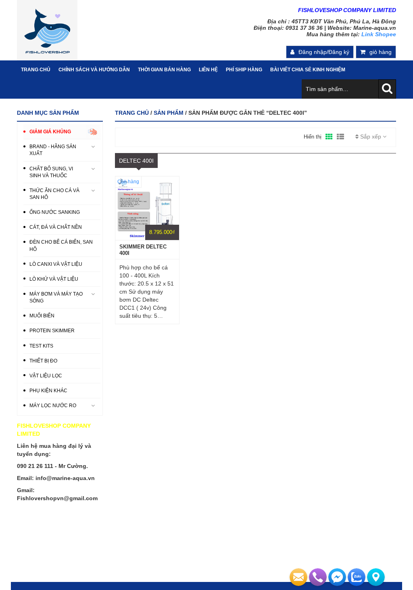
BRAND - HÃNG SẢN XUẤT (52, 150)
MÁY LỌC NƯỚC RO (52, 405)
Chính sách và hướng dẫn (94, 69)
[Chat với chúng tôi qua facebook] (337, 577)
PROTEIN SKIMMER (52, 330)
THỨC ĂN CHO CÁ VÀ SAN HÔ (54, 194)
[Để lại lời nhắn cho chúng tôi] (298, 577)
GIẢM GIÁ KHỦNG (50, 132)
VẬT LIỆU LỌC (45, 376)
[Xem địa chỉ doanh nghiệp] (376, 577)
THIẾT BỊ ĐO (43, 361)
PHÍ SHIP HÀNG (244, 69)
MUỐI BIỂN (41, 316)
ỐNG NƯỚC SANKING (54, 212)
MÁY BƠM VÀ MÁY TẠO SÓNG (56, 297)
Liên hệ (208, 69)
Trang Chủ (35, 69)
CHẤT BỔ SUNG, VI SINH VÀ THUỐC (51, 172)
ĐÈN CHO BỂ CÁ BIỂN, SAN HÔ (61, 245)
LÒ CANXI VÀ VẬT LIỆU (55, 264)
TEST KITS (41, 346)
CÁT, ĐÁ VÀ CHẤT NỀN (55, 227)
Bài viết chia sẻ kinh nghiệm (307, 69)
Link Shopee (378, 34)
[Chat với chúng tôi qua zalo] (356, 577)
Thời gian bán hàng (164, 69)
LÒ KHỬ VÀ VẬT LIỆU (53, 279)
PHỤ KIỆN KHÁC (48, 390)
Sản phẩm (169, 113)
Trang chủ (132, 113)
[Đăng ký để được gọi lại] (318, 577)
